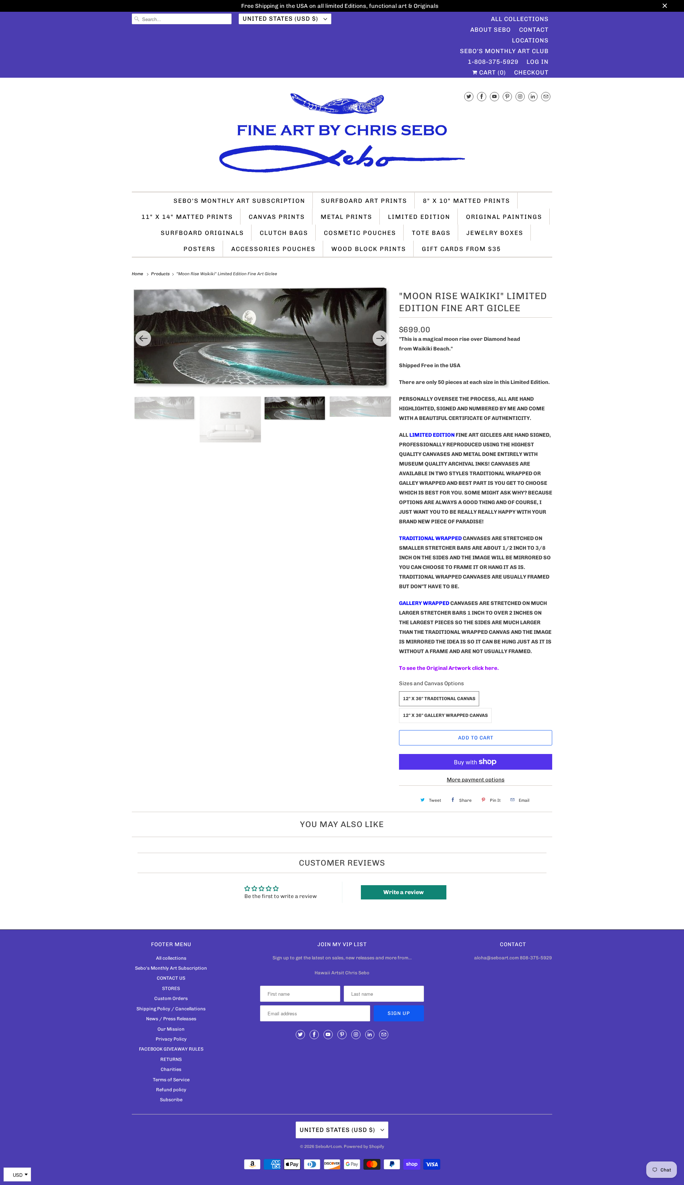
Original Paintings (504, 216)
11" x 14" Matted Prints (187, 216)
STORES (171, 988)
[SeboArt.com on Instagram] (520, 96)
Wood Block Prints (368, 248)
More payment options (475, 779)
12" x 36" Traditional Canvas (439, 698)
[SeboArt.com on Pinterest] (507, 96)
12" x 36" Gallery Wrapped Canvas (445, 715)
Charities (171, 1069)
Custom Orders (171, 998)
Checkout (531, 72)
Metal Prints (346, 216)
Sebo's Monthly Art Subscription (239, 200)
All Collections (520, 18)
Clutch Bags (284, 232)
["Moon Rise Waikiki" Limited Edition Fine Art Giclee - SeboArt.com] (262, 338)
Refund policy (171, 1089)
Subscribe (171, 1099)
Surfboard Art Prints (364, 200)
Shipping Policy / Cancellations (171, 1008)
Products (161, 273)
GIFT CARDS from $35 (461, 248)
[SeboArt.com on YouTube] (494, 96)
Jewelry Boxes (494, 232)
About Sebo (490, 29)
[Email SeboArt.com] (545, 96)
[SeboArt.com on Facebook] (481, 96)
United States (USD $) (281, 18)
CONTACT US (171, 978)
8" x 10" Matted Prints (466, 200)
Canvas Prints (277, 216)
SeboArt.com (328, 1146)
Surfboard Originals (202, 232)
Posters (199, 248)
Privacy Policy (171, 1039)
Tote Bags (431, 232)
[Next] (380, 338)
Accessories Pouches (273, 248)
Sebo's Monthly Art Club (504, 51)
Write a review (403, 892)
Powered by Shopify (364, 1146)
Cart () (491, 72)
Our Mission (171, 1029)
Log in (538, 61)
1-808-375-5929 (493, 61)
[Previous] (143, 338)
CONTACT (534, 29)
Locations (530, 40)
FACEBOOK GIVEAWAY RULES (171, 1049)
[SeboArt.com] (342, 136)
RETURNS (171, 1059)
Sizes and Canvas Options (431, 683)
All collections (171, 958)
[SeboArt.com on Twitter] (468, 96)
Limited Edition (419, 216)
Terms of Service (171, 1079)
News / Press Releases (171, 1018)
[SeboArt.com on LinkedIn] (533, 96)
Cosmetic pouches (360, 232)
